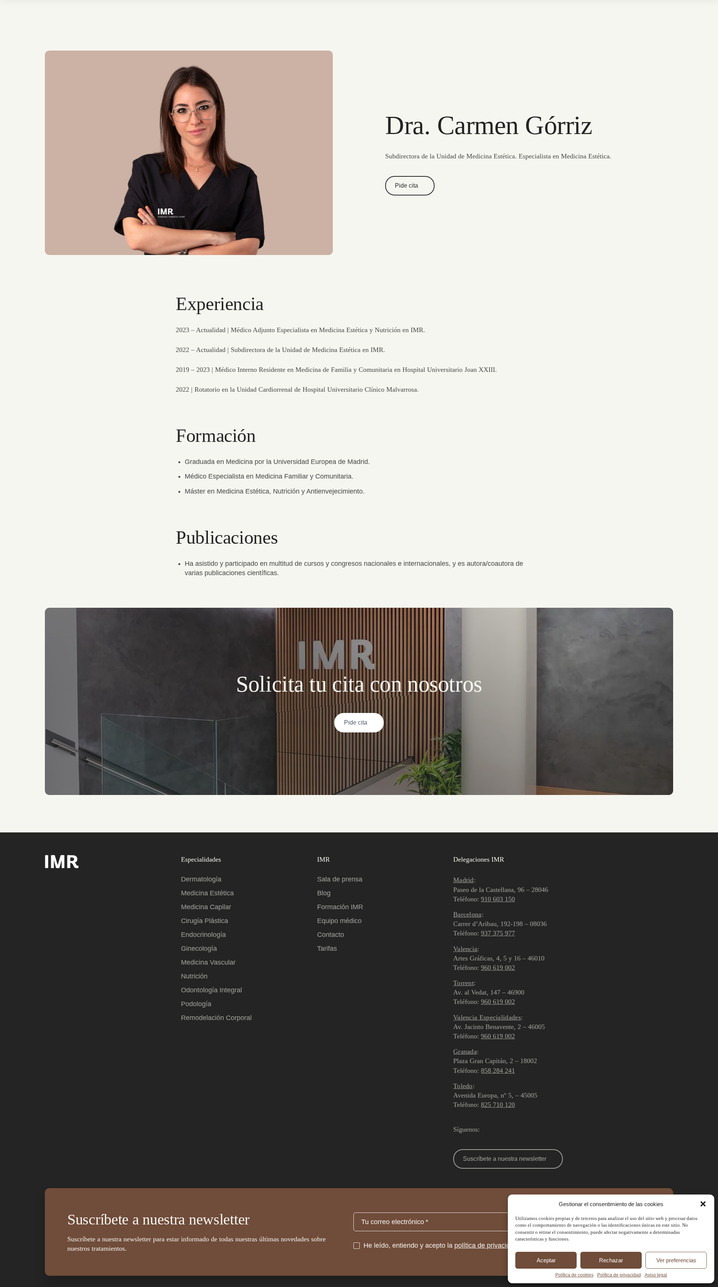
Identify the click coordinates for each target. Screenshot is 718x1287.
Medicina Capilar (206, 907)
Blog (324, 893)
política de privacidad (486, 1245)
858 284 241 (498, 1070)
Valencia (465, 949)
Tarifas (327, 948)
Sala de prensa (339, 879)
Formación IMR (340, 907)
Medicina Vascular (208, 962)
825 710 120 (498, 1104)
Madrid (463, 880)
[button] (703, 1204)
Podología (196, 1004)
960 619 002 (498, 967)
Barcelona (467, 914)
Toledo (463, 1086)
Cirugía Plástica (204, 921)
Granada (465, 1051)
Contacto (330, 934)
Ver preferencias (676, 1260)
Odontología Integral (211, 990)
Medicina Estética (207, 893)
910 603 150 (498, 899)
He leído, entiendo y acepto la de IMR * (454, 1245)
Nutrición (194, 976)
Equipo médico (339, 921)
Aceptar (546, 1260)
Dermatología (201, 879)
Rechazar (611, 1260)
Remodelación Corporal (216, 1018)
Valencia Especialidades (487, 1017)
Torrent (463, 983)
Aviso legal (656, 1275)
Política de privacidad (619, 1275)
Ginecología (199, 948)
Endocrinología (203, 934)
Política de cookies (574, 1275)
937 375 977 (498, 933)
